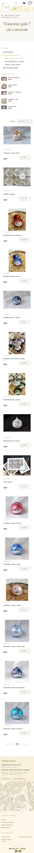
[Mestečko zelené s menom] (17, 384)
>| (26, 744)
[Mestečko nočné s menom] (17, 300)
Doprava (3, 820)
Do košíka (24, 157)
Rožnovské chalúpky (13, 77)
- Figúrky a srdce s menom (11, 65)
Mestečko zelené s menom (11, 400)
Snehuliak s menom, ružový (12, 605)
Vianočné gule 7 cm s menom (9, 17)
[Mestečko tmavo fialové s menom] (17, 343)
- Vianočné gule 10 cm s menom (13, 61)
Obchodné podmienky (7, 822)
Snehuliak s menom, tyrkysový (13, 729)
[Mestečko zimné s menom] (17, 423)
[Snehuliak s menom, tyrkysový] (17, 713)
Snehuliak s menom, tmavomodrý (13, 688)
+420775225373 (6, 779)
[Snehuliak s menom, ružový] (17, 590)
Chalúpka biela (12, 106)
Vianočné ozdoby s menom (12, 15)
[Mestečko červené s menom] (17, 220)
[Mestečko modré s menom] (17, 261)
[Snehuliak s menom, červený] (17, 508)
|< (7, 744)
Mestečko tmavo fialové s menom (14, 359)
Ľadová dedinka (12, 85)
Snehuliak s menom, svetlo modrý (14, 646)
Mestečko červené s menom (12, 235)
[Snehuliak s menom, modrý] (17, 549)
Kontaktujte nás (5, 827)
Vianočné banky (8, 52)
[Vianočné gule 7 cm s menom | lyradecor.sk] (5, 7)
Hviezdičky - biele (13, 99)
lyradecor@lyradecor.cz (19, 779)
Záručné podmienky (6, 825)
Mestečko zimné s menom (11, 441)
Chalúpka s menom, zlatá (11, 153)
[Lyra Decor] (28, 9)
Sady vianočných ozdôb (10, 68)
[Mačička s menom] (17, 177)
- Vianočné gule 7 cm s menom (13, 58)
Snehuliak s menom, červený (12, 523)
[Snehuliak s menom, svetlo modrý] (17, 631)
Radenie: (13, 121)
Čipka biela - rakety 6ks (14, 92)
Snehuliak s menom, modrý (11, 564)
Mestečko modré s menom (11, 276)
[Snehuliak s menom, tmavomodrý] (17, 672)
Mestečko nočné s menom (11, 317)
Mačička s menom (9, 194)
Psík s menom (7, 482)
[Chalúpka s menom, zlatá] (17, 136)
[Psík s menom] (17, 466)
